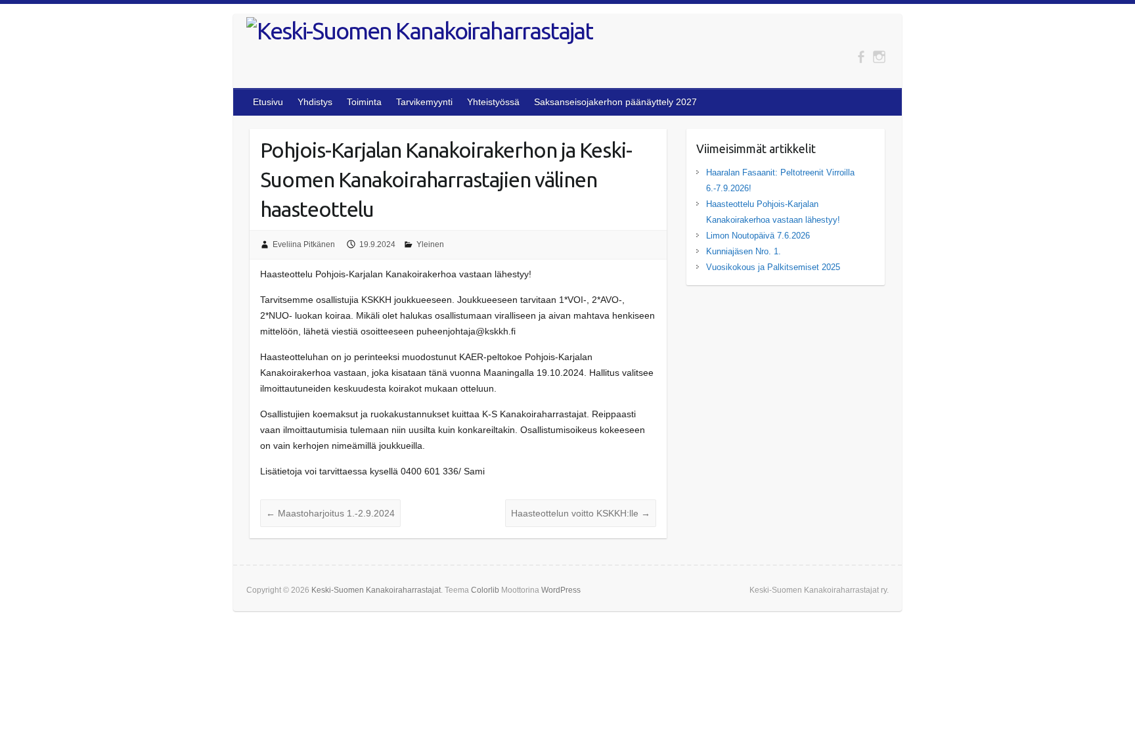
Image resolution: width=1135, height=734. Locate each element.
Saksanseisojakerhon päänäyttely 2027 (615, 102)
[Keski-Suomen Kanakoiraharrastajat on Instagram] (879, 57)
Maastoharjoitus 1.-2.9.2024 (330, 513)
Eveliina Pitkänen (304, 244)
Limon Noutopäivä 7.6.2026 (758, 236)
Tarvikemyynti (424, 102)
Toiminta (364, 102)
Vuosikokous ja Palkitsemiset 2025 (773, 267)
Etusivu (268, 102)
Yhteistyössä (493, 102)
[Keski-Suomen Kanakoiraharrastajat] (419, 31)
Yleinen (430, 244)
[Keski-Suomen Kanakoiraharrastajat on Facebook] (861, 57)
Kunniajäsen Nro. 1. (743, 251)
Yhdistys (315, 102)
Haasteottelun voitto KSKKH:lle (580, 513)
